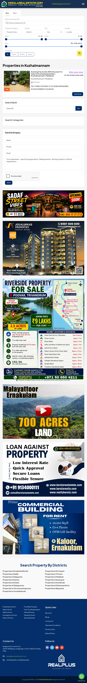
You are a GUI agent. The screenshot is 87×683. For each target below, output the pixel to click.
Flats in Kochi (7, 610)
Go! (78, 108)
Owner (14, 54)
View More (77, 94)
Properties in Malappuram (13, 585)
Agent (30, 54)
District (27, 28)
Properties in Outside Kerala (14, 591)
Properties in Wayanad (54, 588)
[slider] (6, 39)
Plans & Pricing (29, 612)
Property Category (11, 28)
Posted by (8, 51)
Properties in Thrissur (54, 574)
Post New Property (30, 607)
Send (9, 183)
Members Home (29, 615)
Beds (7, 36)
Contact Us (49, 621)
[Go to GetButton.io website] (81, 680)
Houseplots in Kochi (10, 615)
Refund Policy (50, 633)
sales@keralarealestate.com (16, 656)
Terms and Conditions (53, 625)
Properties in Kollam (11, 583)
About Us (48, 613)
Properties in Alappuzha (12, 577)
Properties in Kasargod (54, 580)
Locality (67, 28)
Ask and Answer (29, 618)
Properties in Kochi (9, 607)
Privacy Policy (50, 629)
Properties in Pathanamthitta (57, 585)
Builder (22, 54)
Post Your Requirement (32, 610)
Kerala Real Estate (45, 679)
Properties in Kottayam (54, 571)
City (46, 28)
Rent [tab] (15, 13)
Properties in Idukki (10, 574)
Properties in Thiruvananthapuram (17, 588)
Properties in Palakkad (54, 577)
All (7, 54)
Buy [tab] (7, 13)
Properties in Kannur (11, 580)
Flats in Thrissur (8, 618)
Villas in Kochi (7, 612)
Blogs (47, 617)
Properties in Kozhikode (55, 583)
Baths (47, 36)
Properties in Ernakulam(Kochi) (15, 571)
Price (6, 43)
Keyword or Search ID (12, 19)
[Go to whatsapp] (81, 676)
